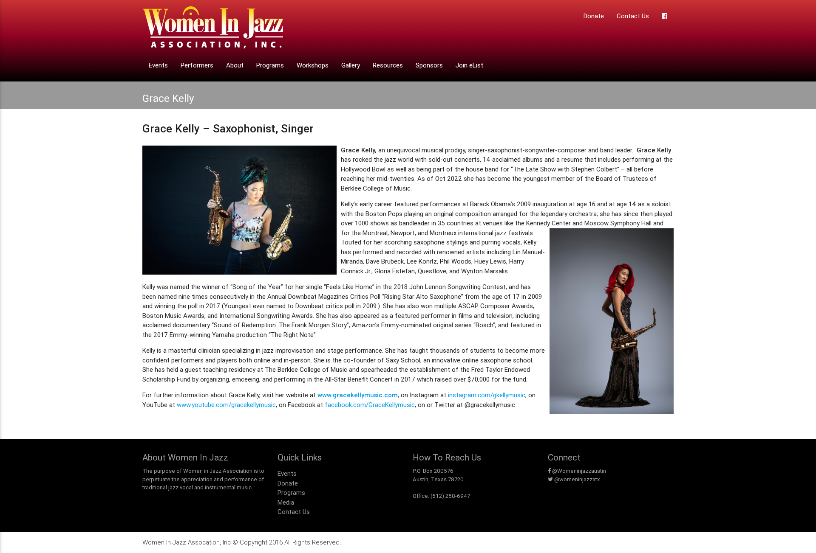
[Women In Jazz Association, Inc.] (212, 29)
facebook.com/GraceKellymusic (370, 405)
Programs (270, 65)
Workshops (313, 65)
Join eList (469, 65)
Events (158, 65)
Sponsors (429, 65)
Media (286, 502)
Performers (197, 65)
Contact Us (633, 16)
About (235, 65)
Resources (388, 65)
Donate (594, 16)
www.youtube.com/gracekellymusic (226, 405)
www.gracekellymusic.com (357, 395)
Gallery (350, 65)
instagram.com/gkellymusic (486, 395)
